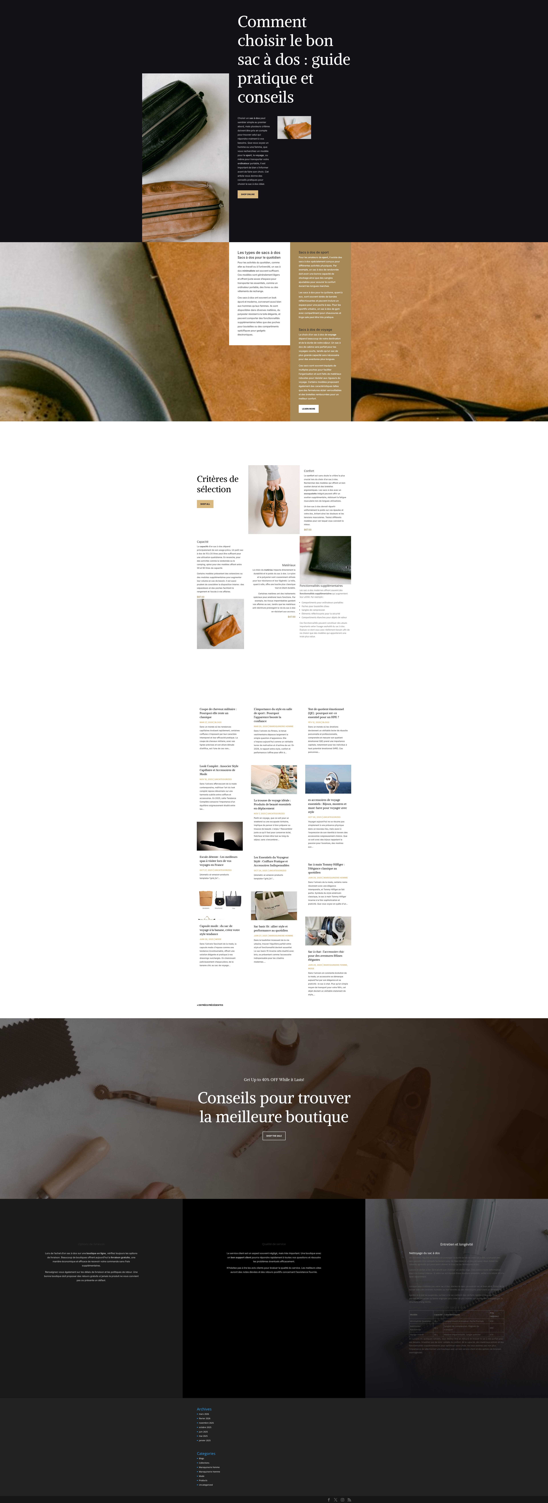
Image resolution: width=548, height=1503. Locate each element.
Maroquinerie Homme (281, 726)
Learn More (308, 409)
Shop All (205, 504)
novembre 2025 (206, 1422)
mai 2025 (203, 1436)
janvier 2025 (205, 1440)
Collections (204, 1462)
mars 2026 (204, 1414)
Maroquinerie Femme (335, 965)
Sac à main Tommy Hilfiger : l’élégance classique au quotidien (326, 868)
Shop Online (248, 194)
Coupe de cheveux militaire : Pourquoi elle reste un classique (218, 713)
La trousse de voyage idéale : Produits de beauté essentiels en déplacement (272, 804)
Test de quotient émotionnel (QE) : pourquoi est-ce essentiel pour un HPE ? (326, 713)
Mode (218, 939)
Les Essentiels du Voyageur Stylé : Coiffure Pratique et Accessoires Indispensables (271, 861)
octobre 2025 (205, 1427)
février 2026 (204, 1418)
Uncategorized (223, 779)
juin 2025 (203, 1431)
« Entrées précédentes (210, 1005)
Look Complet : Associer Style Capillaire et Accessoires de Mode (219, 770)
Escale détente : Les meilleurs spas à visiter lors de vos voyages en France (218, 861)
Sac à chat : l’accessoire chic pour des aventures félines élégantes (326, 955)
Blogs (218, 722)
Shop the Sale (274, 1136)
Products (203, 1480)
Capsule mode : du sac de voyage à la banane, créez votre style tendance (220, 930)
